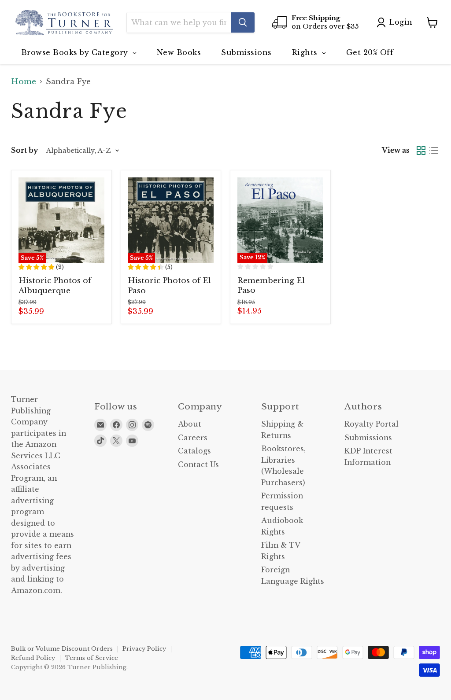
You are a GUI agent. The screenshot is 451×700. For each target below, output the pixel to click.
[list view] (434, 150)
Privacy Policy (144, 648)
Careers (192, 438)
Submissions (368, 438)
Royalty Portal (371, 424)
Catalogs (194, 451)
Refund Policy (33, 658)
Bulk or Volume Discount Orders (62, 648)
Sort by (24, 151)
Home (23, 81)
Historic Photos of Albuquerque (54, 285)
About (189, 424)
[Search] (243, 22)
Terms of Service (91, 658)
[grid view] (421, 150)
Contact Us (198, 465)
